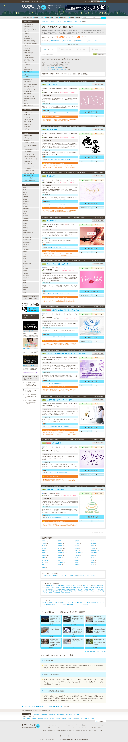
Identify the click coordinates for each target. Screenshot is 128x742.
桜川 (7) (26, 67)
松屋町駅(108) (26, 244)
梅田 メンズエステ (66, 602)
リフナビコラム (92, 725)
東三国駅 (77, 560)
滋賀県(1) (51, 592)
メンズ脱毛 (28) (28, 151)
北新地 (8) (27, 33)
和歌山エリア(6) (27, 129)
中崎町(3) (63, 585)
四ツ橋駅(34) (26, 218)
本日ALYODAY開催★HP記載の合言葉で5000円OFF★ (59, 113)
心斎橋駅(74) (26, 196)
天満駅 (76, 550)
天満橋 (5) (27, 76)
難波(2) (79, 585)
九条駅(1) (25, 266)
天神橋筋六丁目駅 (95, 550)
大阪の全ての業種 (28, 135)
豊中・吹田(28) (27, 93)
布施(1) (46, 591)
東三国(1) (101, 587)
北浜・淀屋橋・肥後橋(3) (30, 41)
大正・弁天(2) (84, 587)
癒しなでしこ (49, 221)
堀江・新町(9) (27, 50)
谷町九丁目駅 (94, 552)
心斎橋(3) (74, 585)
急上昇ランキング (55, 727)
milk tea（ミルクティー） (54, 489)
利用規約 (90, 730)
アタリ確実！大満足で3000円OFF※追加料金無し (58, 426)
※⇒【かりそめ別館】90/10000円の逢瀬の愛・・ (58, 472)
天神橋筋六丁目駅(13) (28, 232)
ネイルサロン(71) (28, 161)
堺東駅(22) (25, 285)
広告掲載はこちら (92, 727)
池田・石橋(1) (92, 589)
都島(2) (57, 587)
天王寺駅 (77, 543)
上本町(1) (48, 587)
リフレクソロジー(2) (72, 575)
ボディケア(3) (81, 575)
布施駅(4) (25, 292)
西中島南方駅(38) (27, 263)
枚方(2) (61, 591)
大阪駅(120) (25, 187)
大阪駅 (43, 541)
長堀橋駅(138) (26, 247)
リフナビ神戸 (44, 714)
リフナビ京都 (52, 714)
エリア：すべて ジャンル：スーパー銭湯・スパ (54, 69)
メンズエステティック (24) (31, 149)
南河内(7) (26, 103)
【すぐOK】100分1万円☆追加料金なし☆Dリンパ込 (59, 204)
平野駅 (92, 560)
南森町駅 (77, 545)
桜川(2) (89, 585)
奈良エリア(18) (27, 124)
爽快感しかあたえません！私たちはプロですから (58, 293)
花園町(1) (68, 587)
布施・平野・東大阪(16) (29, 98)
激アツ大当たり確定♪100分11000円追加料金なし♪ (59, 159)
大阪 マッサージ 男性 (47, 602)
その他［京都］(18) (65, 592)
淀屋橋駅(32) (26, 192)
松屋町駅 (44, 555)
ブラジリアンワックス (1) (31, 158)
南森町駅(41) (26, 211)
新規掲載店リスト (55, 725)
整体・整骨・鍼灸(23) (29, 173)
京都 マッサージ (57, 602)
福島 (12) (27, 36)
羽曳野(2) (80, 591)
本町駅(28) (25, 206)
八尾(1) (56, 591)
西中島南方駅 (45, 560)
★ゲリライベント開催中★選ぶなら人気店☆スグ (58, 517)
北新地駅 (60, 545)
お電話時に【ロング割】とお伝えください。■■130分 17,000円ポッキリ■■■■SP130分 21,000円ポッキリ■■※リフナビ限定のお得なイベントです (60, 254)
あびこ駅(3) (25, 273)
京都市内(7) (57, 592)
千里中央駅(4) (26, 275)
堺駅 (43, 564)
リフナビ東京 (69, 714)
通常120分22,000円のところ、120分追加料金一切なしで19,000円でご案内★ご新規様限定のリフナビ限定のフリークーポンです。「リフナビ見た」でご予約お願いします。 (59, 433)
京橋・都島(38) (27, 81)
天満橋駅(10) (26, 235)
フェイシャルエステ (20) (30, 154)
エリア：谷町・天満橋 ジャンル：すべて (53, 67)
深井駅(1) (25, 290)
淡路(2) (45, 589)
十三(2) (90, 587)
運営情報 (78, 730)
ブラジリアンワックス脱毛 (62, 604)
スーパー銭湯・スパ (28, 175)
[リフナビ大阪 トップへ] (34, 7)
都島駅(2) (25, 256)
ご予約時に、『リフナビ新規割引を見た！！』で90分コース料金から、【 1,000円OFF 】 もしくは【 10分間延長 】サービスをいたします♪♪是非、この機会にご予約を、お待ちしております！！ (60, 166)
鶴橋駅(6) (25, 251)
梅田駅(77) (25, 189)
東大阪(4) (51, 591)
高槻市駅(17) (26, 278)
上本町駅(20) (26, 249)
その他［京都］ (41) (29, 119)
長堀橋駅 (60, 555)
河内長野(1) (86, 591)
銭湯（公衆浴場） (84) (30, 180)
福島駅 (59, 550)
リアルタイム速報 (46, 725)
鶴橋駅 (92, 555)
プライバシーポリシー (99, 730)
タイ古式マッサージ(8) (29, 170)
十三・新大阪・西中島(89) (30, 89)
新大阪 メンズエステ (75, 604)
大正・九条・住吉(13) (29, 86)
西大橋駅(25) (26, 220)
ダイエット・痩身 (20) (30, 156)
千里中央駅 (60, 562)
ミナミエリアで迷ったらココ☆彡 (55, 383)
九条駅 (59, 560)
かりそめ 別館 (52, 443)
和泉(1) (67, 589)
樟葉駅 (92, 562)
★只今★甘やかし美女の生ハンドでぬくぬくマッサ (59, 247)
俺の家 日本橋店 (50, 129)
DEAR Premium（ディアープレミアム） (61, 310)
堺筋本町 (36, 17)
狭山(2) (63, 589)
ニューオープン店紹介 (66, 725)
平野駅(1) (25, 270)
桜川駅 (43, 550)
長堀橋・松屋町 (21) (29, 57)
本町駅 (43, 545)
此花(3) (91, 591)
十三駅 (92, 557)
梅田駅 (59, 541)
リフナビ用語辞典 (101, 725)
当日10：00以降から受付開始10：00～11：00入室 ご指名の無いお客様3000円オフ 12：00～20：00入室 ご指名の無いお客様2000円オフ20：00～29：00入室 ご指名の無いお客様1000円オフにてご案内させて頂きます (60, 524)
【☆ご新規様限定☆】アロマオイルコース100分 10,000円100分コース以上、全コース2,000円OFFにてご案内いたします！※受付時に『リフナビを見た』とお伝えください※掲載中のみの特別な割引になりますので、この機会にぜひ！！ (59, 390)
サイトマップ (84, 730)
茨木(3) (98, 589)
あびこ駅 (44, 562)
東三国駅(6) (25, 268)
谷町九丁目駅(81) (27, 242)
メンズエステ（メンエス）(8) (59, 575)
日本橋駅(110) (26, 199)
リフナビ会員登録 (61, 730)
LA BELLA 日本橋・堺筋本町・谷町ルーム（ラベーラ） (64, 353)
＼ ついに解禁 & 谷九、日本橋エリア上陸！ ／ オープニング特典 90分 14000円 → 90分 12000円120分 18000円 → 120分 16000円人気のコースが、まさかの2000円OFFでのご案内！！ (60, 344)
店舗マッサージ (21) (29, 142)
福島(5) (48, 585)
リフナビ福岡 (77, 714)
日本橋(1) (84, 585)
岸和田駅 (77, 564)
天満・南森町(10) (28, 69)
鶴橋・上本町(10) (28, 79)
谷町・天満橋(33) (28, 72)
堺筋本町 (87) (28, 48)
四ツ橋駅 (60, 548)
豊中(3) (77, 589)
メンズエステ (27, 140)
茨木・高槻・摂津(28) (29, 96)
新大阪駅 (44, 548)
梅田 (57, 17)
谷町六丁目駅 (78, 552)
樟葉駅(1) (25, 280)
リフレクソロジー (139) (30, 166)
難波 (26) (27, 62)
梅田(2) (44, 585)
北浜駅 (92, 545)
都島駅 (59, 557)
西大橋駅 (77, 548)
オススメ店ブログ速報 (77, 725)
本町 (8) (26, 45)
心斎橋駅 (44, 543)
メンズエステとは (46, 727)
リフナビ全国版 (27, 714)
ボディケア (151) (29, 168)
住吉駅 (76, 557)
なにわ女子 (49, 176)
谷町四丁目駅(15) (27, 237)
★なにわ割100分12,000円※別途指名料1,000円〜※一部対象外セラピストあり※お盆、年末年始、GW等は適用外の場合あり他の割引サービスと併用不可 (60, 211)
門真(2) (71, 591)
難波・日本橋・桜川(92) (29, 60)
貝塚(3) (58, 589)
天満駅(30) (25, 230)
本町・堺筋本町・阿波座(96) (30, 43)
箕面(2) (86, 589)
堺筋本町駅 (93, 543)
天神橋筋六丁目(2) (55, 585)
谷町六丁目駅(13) (27, 239)
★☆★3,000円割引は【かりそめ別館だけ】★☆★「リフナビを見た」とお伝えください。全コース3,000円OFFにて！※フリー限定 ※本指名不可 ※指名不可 (59, 480)
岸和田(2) (53, 589)
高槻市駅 (77, 562)
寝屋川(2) (66, 591)
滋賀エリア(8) (27, 126)
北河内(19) (26, 101)
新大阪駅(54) (26, 216)
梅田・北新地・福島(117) (30, 29)
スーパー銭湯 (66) (29, 178)
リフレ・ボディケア (28, 163)
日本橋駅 (60, 543)
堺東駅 (59, 564)
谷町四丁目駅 (61, 552)
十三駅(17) (25, 261)
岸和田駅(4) (25, 287)
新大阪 (42, 17)
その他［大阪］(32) (28, 105)
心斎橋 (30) (27, 55)
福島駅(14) (25, 227)
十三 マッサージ (84, 604)
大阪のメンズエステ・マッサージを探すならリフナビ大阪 (64, 739)
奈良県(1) (46, 592)
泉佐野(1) (72, 589)
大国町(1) (94, 585)
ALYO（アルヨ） (51, 84)
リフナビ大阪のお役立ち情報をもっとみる (96, 651)
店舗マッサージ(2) (46, 575)
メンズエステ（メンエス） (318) (30, 146)
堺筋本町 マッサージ (50, 604)
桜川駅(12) (25, 225)
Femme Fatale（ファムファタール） (58, 264)
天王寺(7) (62, 587)
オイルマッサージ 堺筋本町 (90, 602)
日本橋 (47, 17)
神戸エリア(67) (27, 121)
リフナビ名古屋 (60, 714)
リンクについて (76, 727)
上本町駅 (77, 555)
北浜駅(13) (25, 213)
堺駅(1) (24, 282)
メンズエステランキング (66, 727)
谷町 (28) (27, 74)
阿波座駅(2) (25, 223)
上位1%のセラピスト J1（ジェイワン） (59, 400)
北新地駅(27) (26, 208)
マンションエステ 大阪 (77, 602)
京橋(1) (53, 587)
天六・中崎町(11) (28, 38)
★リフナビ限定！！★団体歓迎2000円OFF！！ (58, 337)
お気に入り (78, 17)
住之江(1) (73, 587)
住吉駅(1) (25, 258)
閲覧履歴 (72, 17)
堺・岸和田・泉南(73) (29, 91)
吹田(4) (82, 589)
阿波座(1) (69, 585)
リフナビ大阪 (36, 714)
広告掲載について (51, 730)
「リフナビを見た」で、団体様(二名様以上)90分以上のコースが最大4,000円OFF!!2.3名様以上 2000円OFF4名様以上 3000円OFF (60, 120)
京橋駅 (43, 557)
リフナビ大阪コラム (64, 17)
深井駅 (92, 564)
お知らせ (44, 730)
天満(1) (99, 585)
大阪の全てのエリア (28, 24)
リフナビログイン (70, 730)
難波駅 (92, 541)
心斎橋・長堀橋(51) (28, 52)
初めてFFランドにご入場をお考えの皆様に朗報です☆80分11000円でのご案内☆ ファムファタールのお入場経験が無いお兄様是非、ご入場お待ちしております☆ (60, 300)
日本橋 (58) (27, 64)
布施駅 (43, 567)
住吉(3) (78, 587)
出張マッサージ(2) (28, 112)
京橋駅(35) (25, 254)
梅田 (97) (27, 31)
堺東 (52, 17)
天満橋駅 (44, 552)
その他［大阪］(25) (99, 591)
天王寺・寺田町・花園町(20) (30, 84)
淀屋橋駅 (77, 541)
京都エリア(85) (27, 114)
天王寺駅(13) (26, 201)
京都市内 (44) (28, 117)
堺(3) (49, 589)
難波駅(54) (25, 194)
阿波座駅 (93, 548)
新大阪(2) (95, 587)
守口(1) (75, 591)
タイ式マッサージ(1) (90, 575)
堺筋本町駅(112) (27, 204)
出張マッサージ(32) (28, 26)
